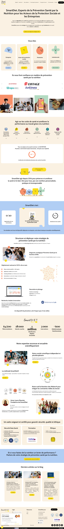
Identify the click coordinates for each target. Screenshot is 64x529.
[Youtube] (59, 525)
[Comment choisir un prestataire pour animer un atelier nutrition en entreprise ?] (13, 474)
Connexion (61, 528)
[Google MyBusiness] (55, 525)
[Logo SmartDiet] (4, 4)
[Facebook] (52, 525)
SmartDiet (25, 528)
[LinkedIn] (57, 525)
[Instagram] (62, 525)
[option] (12, 83)
